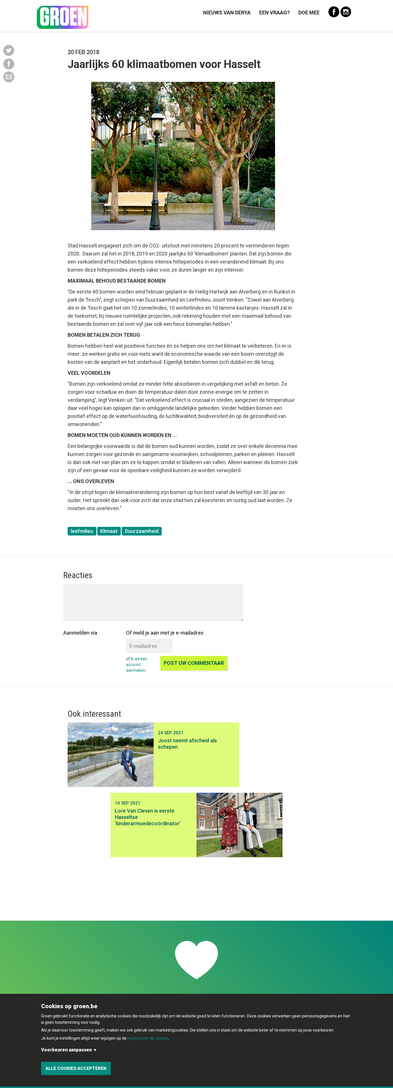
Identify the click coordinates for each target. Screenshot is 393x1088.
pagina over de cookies (148, 1038)
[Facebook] (9, 63)
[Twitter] (9, 50)
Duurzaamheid (142, 531)
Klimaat (109, 531)
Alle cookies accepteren (75, 1068)
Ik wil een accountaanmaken (136, 664)
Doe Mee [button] (309, 13)
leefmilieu (82, 531)
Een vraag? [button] (274, 13)
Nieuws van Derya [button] (227, 13)
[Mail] (9, 76)
